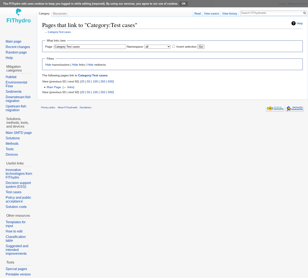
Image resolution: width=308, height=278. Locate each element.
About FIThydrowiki (67, 107)
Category (44, 13)
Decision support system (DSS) (18, 184)
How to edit (14, 231)
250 (102, 81)
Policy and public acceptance (18, 199)
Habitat (11, 77)
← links (68, 87)
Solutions (13, 138)
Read (197, 13)
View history (229, 13)
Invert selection (186, 46)
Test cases (13, 192)
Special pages (16, 269)
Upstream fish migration (16, 108)
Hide (48, 64)
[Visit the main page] (18, 17)
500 (110, 81)
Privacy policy (48, 107)
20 (82, 81)
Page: (49, 46)
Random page (16, 52)
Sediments (14, 91)
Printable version (18, 274)
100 (95, 81)
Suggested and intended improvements (17, 249)
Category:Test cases (59, 32)
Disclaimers (86, 107)
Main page (13, 41)
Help (300, 23)
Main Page (54, 87)
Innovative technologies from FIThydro (19, 173)
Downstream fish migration (18, 99)
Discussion (59, 13)
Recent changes (18, 47)
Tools (10, 149)
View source (211, 13)
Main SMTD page (19, 132)
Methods (12, 143)
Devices (12, 154)
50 (88, 81)
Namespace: (135, 46)
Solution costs (16, 207)
